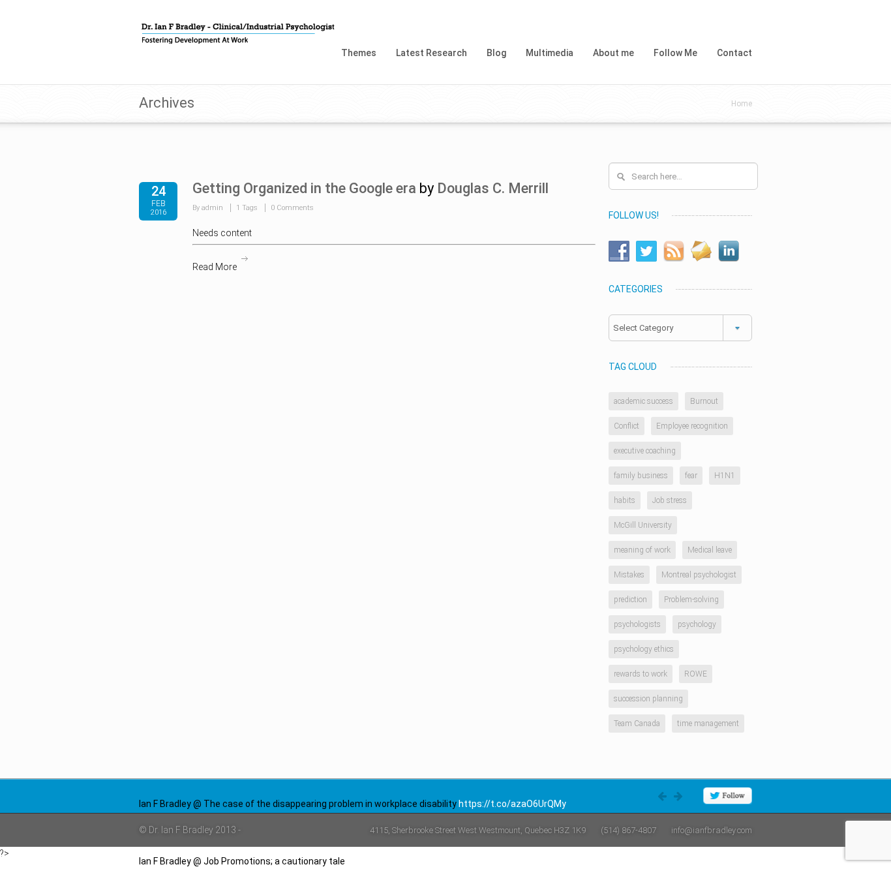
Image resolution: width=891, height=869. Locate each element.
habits (624, 500)
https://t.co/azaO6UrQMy (512, 804)
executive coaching (645, 450)
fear (691, 475)
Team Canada (637, 723)
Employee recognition (692, 426)
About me (613, 53)
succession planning (648, 698)
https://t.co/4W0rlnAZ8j (397, 861)
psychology (697, 624)
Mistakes (629, 574)
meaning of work (642, 550)
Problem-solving (691, 599)
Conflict (626, 426)
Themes (358, 53)
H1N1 (724, 475)
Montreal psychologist (698, 574)
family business (641, 475)
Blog (496, 53)
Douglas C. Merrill (493, 188)
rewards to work (640, 673)
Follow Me (675, 53)
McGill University (643, 525)
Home (741, 103)
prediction (630, 599)
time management (708, 723)
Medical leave (709, 550)
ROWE (695, 673)
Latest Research (431, 53)
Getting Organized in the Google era (304, 188)
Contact (734, 53)
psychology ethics (644, 649)
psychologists (637, 624)
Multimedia (549, 53)
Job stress (669, 500)
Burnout (704, 401)
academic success (643, 401)
